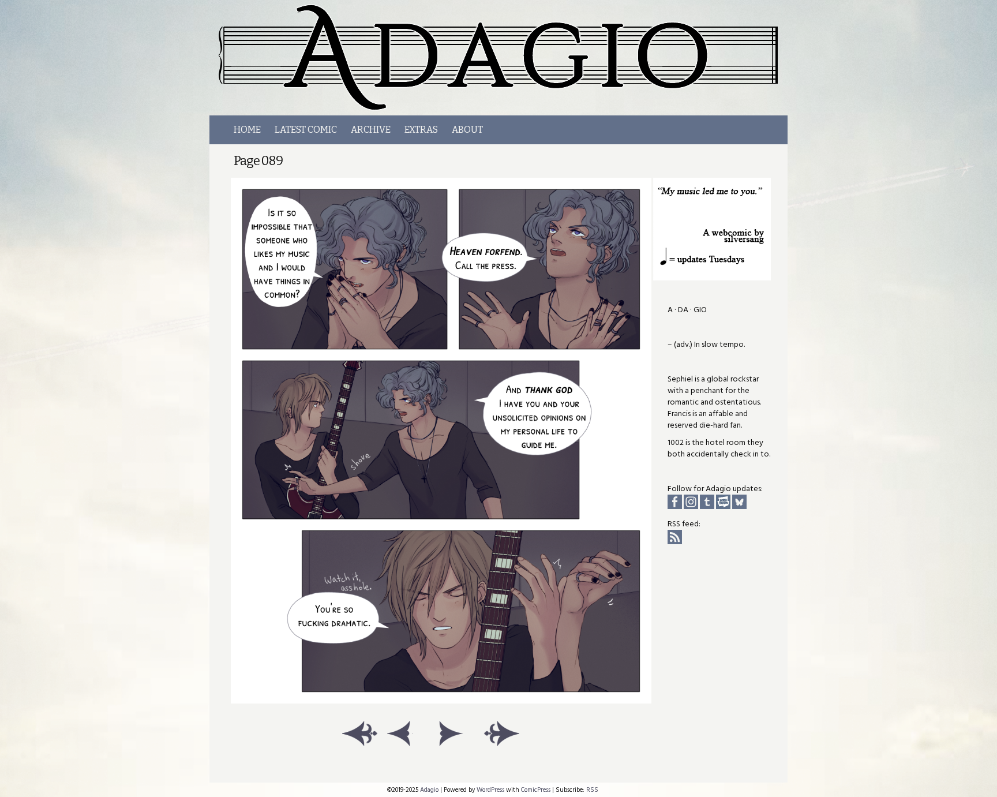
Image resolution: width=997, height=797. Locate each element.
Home (247, 129)
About (467, 129)
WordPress (490, 789)
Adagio (504, 57)
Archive (371, 129)
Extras (421, 129)
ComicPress (535, 789)
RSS (592, 789)
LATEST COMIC (306, 129)
